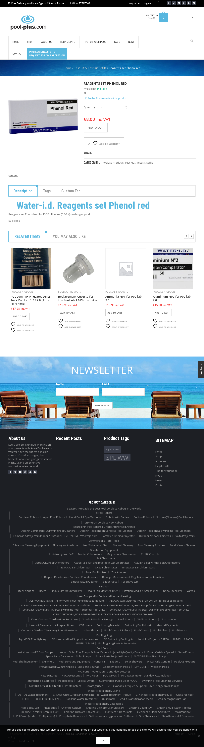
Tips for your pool (166, 471)
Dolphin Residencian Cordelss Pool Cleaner (106, 530)
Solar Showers (133, 661)
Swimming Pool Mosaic (138, 625)
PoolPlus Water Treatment (81, 699)
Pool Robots (65, 680)
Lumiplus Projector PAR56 (153, 639)
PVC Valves (110, 675)
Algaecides (50, 707)
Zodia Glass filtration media (137, 699)
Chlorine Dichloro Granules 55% (105, 707)
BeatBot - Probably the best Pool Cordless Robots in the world (104, 508)
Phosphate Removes (72, 716)
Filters (42, 591)
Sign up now (102, 405)
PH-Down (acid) (25, 716)
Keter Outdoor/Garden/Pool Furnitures (54, 619)
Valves (191, 591)
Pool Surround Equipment (74, 661)
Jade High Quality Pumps (128, 652)
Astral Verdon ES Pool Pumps (35, 652)
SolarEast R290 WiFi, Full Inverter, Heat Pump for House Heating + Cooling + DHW (143, 605)
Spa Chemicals (148, 716)
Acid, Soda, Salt (30, 707)
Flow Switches (49, 675)
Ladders (115, 661)
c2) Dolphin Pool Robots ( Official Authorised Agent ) (104, 526)
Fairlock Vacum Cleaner (84, 581)
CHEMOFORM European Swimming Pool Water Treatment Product (92, 694)
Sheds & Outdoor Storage (97, 619)
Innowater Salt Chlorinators (138, 567)
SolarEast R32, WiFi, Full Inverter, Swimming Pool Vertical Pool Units (149, 609)
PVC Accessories (72, 675)
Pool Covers (141, 630)
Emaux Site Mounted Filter (66, 591)
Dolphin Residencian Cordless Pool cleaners (71, 577)
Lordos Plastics (91, 630)
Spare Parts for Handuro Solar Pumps (68, 656)
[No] (199, 736)
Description (23, 191)
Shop (158, 456)
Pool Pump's (104, 648)
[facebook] (10, 472)
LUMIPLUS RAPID (183, 639)
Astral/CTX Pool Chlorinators (52, 562)
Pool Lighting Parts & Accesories (117, 643)
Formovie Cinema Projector (118, 536)
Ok (103, 740)
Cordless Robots (29, 517)
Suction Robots (143, 517)
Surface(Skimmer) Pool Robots (174, 517)
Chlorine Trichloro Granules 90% (40, 712)
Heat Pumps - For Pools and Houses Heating (104, 596)
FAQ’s (158, 475)
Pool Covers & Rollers (117, 630)
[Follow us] (174, 3)
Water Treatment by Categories (104, 703)
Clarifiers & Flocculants (118, 712)
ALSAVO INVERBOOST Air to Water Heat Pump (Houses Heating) (67, 600)
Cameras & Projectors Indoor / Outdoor (37, 536)
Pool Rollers (160, 630)
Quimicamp (109, 699)
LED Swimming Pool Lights (118, 639)
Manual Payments (167, 625)
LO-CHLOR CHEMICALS (48, 699)
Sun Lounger (169, 619)
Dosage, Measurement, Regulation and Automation (133, 577)
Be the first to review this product (108, 98)
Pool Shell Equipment (25, 661)
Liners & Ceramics (40, 625)
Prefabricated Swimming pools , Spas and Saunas (69, 667)
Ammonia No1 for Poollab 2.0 (123, 298)
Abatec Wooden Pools (116, 667)
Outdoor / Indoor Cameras (155, 536)
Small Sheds (125, 619)
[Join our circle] (184, 3)
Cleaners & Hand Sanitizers (153, 712)
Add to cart (96, 127)
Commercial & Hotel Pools (104, 540)
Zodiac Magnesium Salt (172, 699)
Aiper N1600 (112, 449)
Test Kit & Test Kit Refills (90, 68)
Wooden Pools (160, 667)
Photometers (73, 686)
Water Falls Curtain (158, 661)
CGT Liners (85, 625)
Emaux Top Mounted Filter (102, 591)
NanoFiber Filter (172, 591)
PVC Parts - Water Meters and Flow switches (104, 671)
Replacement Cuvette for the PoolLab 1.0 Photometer (77, 298)
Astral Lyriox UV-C (63, 554)
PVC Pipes (92, 675)
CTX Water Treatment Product (154, 694)
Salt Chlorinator (105, 558)
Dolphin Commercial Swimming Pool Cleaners (48, 530)
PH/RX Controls (150, 554)
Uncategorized (94, 686)
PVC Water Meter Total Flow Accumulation (146, 675)
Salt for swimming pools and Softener (112, 716)
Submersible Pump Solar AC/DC (118, 680)
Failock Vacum (130, 581)
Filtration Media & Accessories (141, 591)
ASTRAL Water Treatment (33, 694)
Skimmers (48, 661)
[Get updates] (189, 3)
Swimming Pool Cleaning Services (162, 680)
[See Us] (179, 3)
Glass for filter (184, 694)
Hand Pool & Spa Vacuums (85, 517)
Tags (47, 191)
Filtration (104, 586)
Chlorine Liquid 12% (140, 707)
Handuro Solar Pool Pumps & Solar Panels (83, 652)
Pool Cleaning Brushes (151, 545)
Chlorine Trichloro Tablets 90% (82, 712)
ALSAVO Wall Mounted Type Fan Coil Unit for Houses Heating (146, 600)
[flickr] (20, 472)
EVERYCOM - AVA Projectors (81, 536)
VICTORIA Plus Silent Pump (150, 656)
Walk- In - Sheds (147, 619)
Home (68, 68)
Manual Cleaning (123, 545)
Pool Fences (179, 630)
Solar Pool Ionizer (96, 572)
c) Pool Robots (104, 513)
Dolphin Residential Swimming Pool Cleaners (164, 530)
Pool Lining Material (108, 625)
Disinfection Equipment (104, 550)
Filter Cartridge (25, 591)
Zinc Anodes (118, 572)
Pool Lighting (104, 635)
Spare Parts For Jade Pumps (113, 656)
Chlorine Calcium (71, 707)
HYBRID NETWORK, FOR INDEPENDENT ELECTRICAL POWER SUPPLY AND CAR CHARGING (104, 614)
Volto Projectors (185, 536)
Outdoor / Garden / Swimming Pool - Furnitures (49, 630)
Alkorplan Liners (65, 625)
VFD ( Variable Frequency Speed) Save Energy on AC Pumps (143, 686)
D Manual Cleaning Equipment (31, 545)
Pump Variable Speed (160, 652)
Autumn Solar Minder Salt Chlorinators (157, 562)
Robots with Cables (117, 517)
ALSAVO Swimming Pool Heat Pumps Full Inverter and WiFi (55, 605)
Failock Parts (109, 581)
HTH (27, 699)
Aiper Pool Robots (54, 517)
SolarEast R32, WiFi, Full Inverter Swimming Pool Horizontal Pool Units (64, 609)
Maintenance (183, 712)
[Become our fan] (169, 3)
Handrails (100, 661)
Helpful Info (162, 466)
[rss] (30, 472)
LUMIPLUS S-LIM (84, 643)
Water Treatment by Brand (104, 690)
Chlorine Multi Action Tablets (174, 707)
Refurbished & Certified (40, 680)
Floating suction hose (65, 545)
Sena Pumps (186, 652)
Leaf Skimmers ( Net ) (95, 545)
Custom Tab (70, 191)
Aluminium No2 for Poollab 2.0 (172, 298)
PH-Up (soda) (47, 716)
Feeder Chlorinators (90, 554)
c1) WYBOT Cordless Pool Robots (104, 522)
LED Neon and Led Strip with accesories (74, 639)
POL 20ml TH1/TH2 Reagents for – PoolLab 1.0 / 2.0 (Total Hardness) (30, 300)
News (158, 480)
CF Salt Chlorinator (106, 567)
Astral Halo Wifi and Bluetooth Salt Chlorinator (101, 562)
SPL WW (117, 457)
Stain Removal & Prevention (178, 716)
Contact (160, 485)
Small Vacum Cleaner (182, 545)
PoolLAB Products (113, 162)
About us (160, 461)
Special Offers (86, 680)
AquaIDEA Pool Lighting (32, 639)
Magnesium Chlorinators (121, 554)
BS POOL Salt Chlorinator (75, 567)
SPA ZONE (140, 667)
